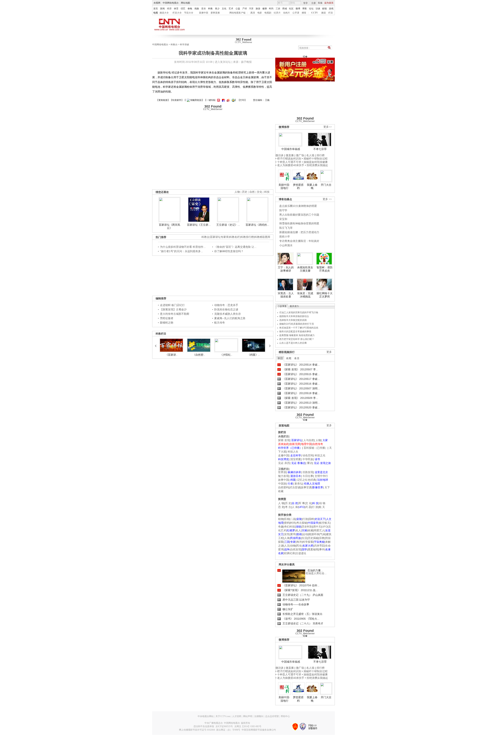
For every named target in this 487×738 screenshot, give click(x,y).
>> (269, 344)
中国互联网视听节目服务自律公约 (259, 729)
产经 (244, 8)
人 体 (295, 506)
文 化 (309, 503)
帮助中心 (285, 716)
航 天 (322, 506)
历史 (244, 191)
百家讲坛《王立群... (199, 224)
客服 (320, 3)
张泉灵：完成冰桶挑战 (305, 295)
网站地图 (185, 3)
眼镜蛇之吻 (166, 322)
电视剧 (267, 12)
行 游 (315, 506)
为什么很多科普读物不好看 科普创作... (183, 246)
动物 (293, 545)
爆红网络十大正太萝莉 (325, 295)
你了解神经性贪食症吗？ (229, 251)
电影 (259, 12)
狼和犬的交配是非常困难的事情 (295, 331)
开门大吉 (326, 184)
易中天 (317, 526)
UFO (325, 526)
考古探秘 (301, 522)
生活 (304, 538)
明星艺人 (319, 530)
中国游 (282, 483)
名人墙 (310, 155)
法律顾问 (258, 716)
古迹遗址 (301, 553)
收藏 (310, 530)
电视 (155, 12)
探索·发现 (284, 440)
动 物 (322, 503)
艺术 (231, 8)
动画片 (286, 12)
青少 (217, 8)
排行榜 (321, 155)
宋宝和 (283, 219)
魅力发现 (283, 475)
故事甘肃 (306, 487)
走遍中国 (283, 455)
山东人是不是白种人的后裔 (293, 343)
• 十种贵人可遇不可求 (288, 161)
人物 (318, 440)
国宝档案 (295, 459)
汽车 (251, 8)
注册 (313, 3)
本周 (288, 358)
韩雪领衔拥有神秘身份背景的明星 (299, 223)
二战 (293, 518)
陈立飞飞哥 (286, 227)
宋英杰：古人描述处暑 (286, 295)
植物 (280, 518)
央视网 (157, 3)
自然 (252, 191)
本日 (280, 358)
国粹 (311, 518)
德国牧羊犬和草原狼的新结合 (294, 316)
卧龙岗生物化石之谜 (226, 309)
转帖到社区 (196, 100)
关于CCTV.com (223, 716)
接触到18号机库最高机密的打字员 (296, 324)
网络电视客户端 (237, 12)
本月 (296, 358)
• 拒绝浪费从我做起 (316, 165)
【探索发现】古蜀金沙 (173, 309)
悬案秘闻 (313, 549)
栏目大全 (177, 12)
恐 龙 (281, 506)
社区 (291, 8)
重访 (309, 463)
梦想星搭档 (298, 186)
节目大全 (188, 12)
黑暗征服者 (166, 318)
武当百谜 (295, 487)
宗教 (322, 538)
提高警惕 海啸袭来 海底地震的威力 (297, 335)
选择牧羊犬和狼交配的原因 (293, 320)
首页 (155, 8)
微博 (298, 8)
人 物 (281, 503)
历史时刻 (307, 526)
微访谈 (279, 155)
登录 (305, 3)
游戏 (331, 8)
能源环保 (314, 534)
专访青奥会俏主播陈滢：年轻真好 (299, 240)
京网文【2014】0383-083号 (247, 726)
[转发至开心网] (218, 100)
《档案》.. (253, 354)
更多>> (327, 126)
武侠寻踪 (319, 545)
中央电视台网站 (206, 716)
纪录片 (277, 12)
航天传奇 (219, 322)
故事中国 (283, 479)
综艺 (183, 8)
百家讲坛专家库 (219, 237)
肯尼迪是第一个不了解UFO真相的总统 (298, 327)
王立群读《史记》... (228, 224)
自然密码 (283, 487)
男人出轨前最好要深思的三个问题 (299, 214)
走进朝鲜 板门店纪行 (172, 305)
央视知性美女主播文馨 (305, 269)
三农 (278, 8)
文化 (224, 8)
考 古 (288, 506)
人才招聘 (236, 716)
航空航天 (324, 522)
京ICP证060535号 (224, 726)
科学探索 (307, 541)
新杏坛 (298, 483)
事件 (322, 549)
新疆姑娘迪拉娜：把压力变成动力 (299, 232)
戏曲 (196, 8)
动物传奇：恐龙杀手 (226, 305)
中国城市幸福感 (290, 149)
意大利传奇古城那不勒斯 (174, 313)
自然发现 (295, 549)
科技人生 (293, 451)
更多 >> (327, 199)
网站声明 (247, 716)
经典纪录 (289, 553)
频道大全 (164, 12)
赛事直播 (215, 12)
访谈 (318, 8)
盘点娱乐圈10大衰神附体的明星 (298, 205)
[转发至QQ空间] (233, 100)
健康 (264, 8)
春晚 (190, 8)
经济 (169, 8)
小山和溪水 (286, 245)
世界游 (282, 472)
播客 (304, 12)
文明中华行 (321, 475)
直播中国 (203, 12)
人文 (287, 545)
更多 (329, 352)
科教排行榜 (247, 237)
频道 (323, 12)
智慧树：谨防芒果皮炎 (325, 269)
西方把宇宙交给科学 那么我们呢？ (296, 339)
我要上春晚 (312, 186)
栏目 (330, 12)
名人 (298, 530)
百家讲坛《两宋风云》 (169, 226)
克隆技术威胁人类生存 (227, 313)
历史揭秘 (313, 538)
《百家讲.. (171, 354)
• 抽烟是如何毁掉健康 (315, 161)
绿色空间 (307, 455)
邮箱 (324, 8)
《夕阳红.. (226, 354)
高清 (252, 12)
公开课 (295, 12)
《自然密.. (199, 354)
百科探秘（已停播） (316, 447)
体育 (176, 8)
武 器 (308, 506)
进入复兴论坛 (223, 61)
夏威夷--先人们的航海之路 (229, 318)
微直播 (290, 155)
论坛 (311, 8)
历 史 (288, 503)
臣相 (287, 518)
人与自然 (308, 440)
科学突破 (184, 44)
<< (157, 344)
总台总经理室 (272, 716)
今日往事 (307, 475)
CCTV (314, 12)
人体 (287, 538)
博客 (304, 8)
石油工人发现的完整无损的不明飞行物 (298, 312)
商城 (284, 8)
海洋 (299, 541)
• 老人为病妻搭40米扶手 (289, 165)
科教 (210, 8)
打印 (242, 100)
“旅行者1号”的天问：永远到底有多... (181, 251)
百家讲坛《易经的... (257, 224)
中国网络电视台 (171, 3)
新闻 (162, 8)
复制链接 (163, 100)
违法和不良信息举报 (203, 726)
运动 (305, 534)
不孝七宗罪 (320, 149)
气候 (322, 534)
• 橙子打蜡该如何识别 (288, 158)
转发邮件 (176, 100)
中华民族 (307, 459)
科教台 (174, 44)
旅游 (258, 8)
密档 (287, 522)
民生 (299, 545)
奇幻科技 (289, 526)
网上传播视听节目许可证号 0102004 (197, 729)
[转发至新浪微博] (228, 100)
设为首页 (328, 3)
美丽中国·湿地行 (284, 186)
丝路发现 (307, 472)
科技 (266, 191)
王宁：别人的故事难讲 (286, 269)
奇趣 (280, 526)
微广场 (300, 155)
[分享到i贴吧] (222, 100)
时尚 (271, 8)
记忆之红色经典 (306, 479)
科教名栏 (234, 237)
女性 (287, 534)
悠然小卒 (284, 236)
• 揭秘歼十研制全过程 (315, 158)
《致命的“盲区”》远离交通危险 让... (235, 246)
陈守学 (283, 210)
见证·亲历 (284, 463)
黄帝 (293, 534)
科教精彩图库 (262, 237)
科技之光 (320, 455)
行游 (305, 518)
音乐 (203, 8)
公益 (238, 8)
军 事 (302, 503)
